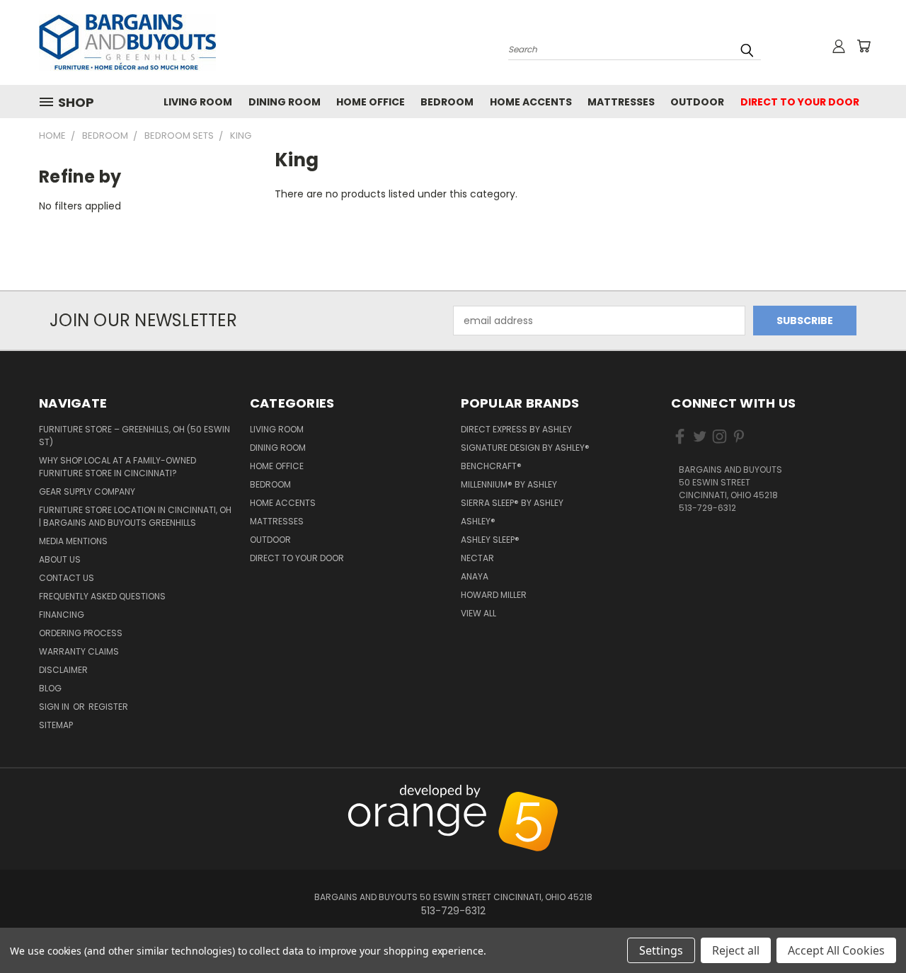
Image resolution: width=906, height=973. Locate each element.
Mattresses (621, 102)
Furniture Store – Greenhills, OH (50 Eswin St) (134, 435)
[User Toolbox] (839, 46)
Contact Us (66, 578)
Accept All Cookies (836, 950)
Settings (661, 950)
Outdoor (697, 102)
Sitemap (56, 725)
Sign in (55, 707)
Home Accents (531, 102)
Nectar (477, 558)
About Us (60, 559)
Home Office (370, 102)
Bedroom (447, 102)
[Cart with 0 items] (863, 46)
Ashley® (478, 521)
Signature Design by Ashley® (525, 448)
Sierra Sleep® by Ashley (512, 503)
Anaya (474, 576)
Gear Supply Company (87, 491)
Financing (61, 615)
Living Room (198, 102)
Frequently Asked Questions (102, 596)
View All (478, 613)
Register (108, 707)
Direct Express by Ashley (516, 429)
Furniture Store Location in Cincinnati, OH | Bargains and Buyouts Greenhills (135, 516)
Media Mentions (73, 541)
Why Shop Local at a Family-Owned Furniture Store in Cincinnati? (117, 466)
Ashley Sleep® (490, 540)
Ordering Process (80, 633)
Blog (50, 688)
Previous (865, 793)
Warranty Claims (79, 651)
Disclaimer (63, 670)
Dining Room (284, 102)
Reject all (735, 950)
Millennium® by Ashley (509, 484)
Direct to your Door (799, 102)
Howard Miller (494, 595)
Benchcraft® (491, 466)
